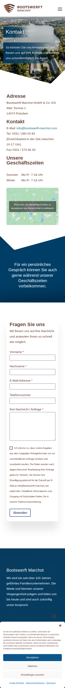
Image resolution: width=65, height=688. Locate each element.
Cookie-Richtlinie (16, 683)
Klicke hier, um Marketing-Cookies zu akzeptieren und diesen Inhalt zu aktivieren (32, 206)
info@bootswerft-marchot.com (37, 128)
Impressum (51, 683)
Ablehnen (32, 666)
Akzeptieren (32, 657)
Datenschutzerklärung (35, 683)
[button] (60, 625)
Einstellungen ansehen (32, 674)
